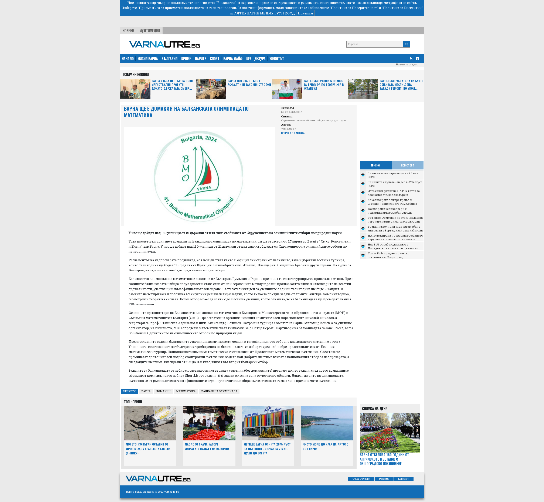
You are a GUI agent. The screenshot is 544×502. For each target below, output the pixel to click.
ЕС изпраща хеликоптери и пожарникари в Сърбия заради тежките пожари (390, 212)
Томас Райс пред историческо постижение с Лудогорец (388, 255)
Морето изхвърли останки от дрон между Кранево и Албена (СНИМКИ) (148, 448)
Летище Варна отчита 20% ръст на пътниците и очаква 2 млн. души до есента (267, 448)
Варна (146, 391)
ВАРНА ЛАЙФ (232, 58)
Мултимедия (149, 30)
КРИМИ (186, 58)
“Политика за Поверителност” (354, 7)
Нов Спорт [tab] (407, 165)
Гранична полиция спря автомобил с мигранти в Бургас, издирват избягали (395, 228)
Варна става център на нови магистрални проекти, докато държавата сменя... (172, 84)
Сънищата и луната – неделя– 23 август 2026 (395, 184)
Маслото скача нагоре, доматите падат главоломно (207, 446)
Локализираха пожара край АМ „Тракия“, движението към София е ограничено (393, 203)
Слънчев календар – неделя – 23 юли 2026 (393, 175)
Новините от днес (407, 64)
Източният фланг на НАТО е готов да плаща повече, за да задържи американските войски (394, 194)
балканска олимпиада (219, 391)
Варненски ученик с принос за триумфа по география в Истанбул (323, 84)
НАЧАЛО (128, 58)
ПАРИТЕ (200, 58)
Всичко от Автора (293, 133)
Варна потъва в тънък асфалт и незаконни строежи (249, 83)
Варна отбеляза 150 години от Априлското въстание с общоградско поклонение (384, 459)
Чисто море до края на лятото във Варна (325, 446)
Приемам (305, 13)
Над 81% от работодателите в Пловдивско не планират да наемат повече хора (393, 248)
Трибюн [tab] (376, 165)
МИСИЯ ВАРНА (147, 58)
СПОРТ (215, 58)
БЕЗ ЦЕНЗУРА (256, 58)
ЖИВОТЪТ (276, 58)
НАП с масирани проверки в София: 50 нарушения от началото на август (395, 237)
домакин (163, 391)
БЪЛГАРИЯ (169, 58)
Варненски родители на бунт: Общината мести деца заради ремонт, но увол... (401, 84)
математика (186, 391)
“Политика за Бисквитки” (402, 7)
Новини (128, 30)
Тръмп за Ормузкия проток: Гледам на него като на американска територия (395, 219)
